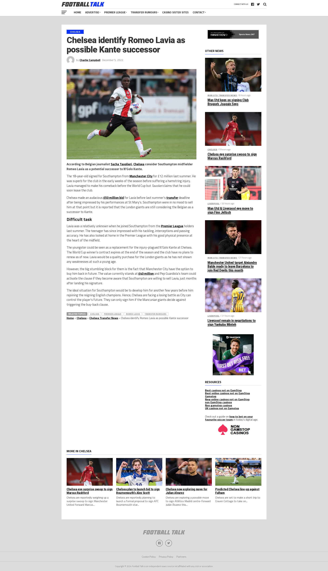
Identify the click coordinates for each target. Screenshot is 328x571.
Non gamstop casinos (218, 405)
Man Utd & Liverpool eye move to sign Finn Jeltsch (230, 210)
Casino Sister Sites (175, 12)
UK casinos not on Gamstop (222, 408)
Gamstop (210, 396)
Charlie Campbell (90, 60)
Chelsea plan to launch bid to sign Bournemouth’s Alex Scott (138, 491)
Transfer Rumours (144, 12)
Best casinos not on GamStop (223, 390)
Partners (181, 557)
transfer (172, 197)
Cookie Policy (149, 557)
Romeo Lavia (133, 314)
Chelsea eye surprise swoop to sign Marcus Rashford (232, 156)
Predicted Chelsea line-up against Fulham (237, 491)
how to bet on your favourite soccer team (229, 418)
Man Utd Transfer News (222, 95)
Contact (198, 12)
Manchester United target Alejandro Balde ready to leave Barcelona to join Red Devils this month (232, 267)
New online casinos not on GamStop (227, 399)
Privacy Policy (166, 557)
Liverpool (214, 203)
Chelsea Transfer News (103, 318)
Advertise (92, 12)
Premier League (115, 12)
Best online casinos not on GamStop (227, 393)
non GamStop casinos (218, 402)
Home (77, 12)
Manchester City (140, 176)
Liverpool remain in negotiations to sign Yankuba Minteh (232, 323)
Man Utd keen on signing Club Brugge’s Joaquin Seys (228, 102)
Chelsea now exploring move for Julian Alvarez (186, 491)
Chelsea (138, 164)
